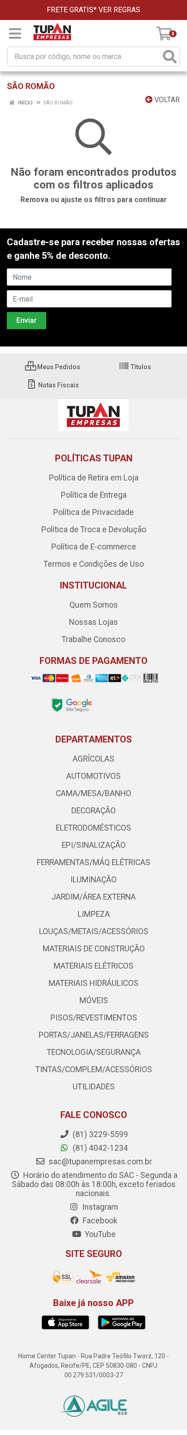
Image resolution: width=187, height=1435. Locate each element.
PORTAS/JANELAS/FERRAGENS (94, 1034)
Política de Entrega (94, 495)
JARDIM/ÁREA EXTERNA (93, 896)
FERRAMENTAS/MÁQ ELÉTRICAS (93, 862)
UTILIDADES (94, 1086)
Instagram (99, 1207)
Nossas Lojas (93, 622)
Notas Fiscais (58, 385)
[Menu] (15, 33)
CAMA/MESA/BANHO (93, 793)
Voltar (166, 99)
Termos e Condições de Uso (94, 564)
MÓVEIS (93, 1000)
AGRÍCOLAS (93, 758)
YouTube (99, 1234)
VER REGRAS (119, 9)
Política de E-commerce (93, 546)
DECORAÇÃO (93, 810)
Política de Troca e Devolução (93, 529)
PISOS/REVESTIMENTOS (93, 1017)
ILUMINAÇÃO (93, 879)
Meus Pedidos (58, 367)
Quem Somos (93, 604)
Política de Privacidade (93, 512)
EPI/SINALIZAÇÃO (94, 845)
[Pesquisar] (169, 56)
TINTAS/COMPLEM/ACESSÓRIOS (93, 1069)
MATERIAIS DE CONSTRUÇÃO (94, 948)
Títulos (140, 367)
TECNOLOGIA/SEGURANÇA (94, 1052)
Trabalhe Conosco (93, 639)
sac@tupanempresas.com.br (99, 1161)
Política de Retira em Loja (93, 477)
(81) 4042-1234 (99, 1148)
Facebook (99, 1220)
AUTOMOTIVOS (93, 776)
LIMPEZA (94, 914)
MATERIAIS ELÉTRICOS (93, 965)
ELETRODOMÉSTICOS (93, 827)
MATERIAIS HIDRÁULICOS (93, 983)
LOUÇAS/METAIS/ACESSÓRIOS (93, 931)
